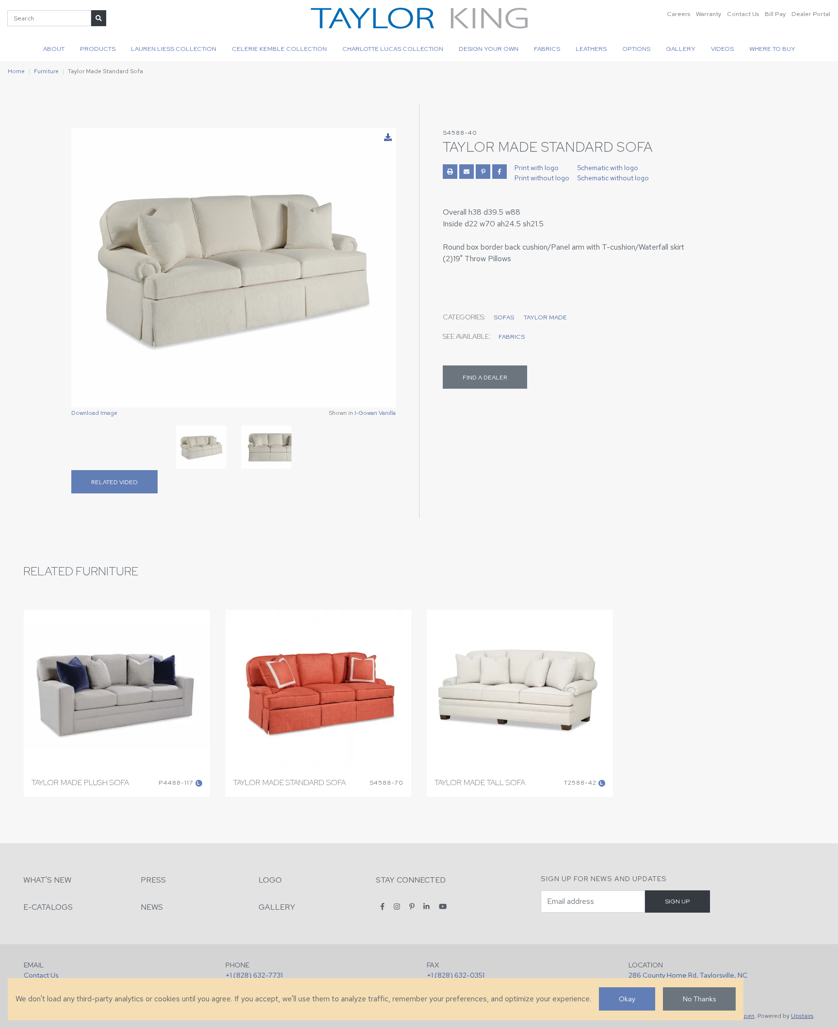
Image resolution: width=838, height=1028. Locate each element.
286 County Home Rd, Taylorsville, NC (687, 975)
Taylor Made (545, 317)
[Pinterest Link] (483, 171)
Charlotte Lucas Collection (392, 49)
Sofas (504, 317)
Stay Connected (411, 880)
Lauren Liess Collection (173, 49)
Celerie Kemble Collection (279, 49)
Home (16, 71)
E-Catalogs (48, 907)
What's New (47, 880)
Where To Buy (772, 49)
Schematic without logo (613, 178)
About (53, 49)
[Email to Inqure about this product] (466, 171)
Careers (678, 14)
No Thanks (699, 998)
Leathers (591, 49)
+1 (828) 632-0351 (455, 975)
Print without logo (542, 178)
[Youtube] (443, 906)
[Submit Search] (98, 18)
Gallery (680, 49)
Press (153, 880)
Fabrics (547, 49)
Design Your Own (488, 49)
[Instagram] (397, 906)
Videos (722, 49)
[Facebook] (382, 906)
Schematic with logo (607, 167)
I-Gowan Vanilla (375, 413)
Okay (627, 998)
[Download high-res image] (388, 137)
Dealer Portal (810, 14)
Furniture (46, 71)
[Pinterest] (412, 906)
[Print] (450, 171)
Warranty (708, 14)
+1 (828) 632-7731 (254, 975)
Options (636, 49)
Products (97, 49)
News (152, 907)
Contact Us (743, 14)
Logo (270, 880)
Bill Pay (775, 14)
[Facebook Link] (499, 171)
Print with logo (537, 167)
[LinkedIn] (426, 906)
